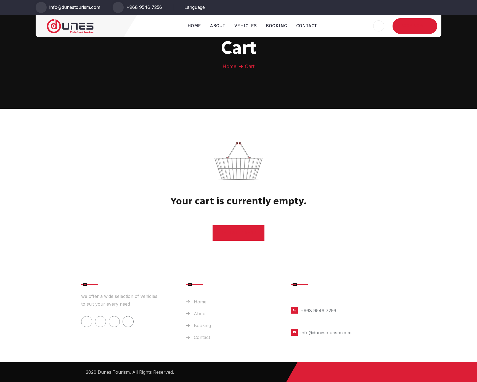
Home (194, 25)
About (217, 25)
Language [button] (194, 7)
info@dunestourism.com (74, 7)
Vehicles (245, 25)
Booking (276, 25)
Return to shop (238, 233)
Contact (306, 25)
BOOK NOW (412, 25)
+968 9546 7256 (144, 7)
